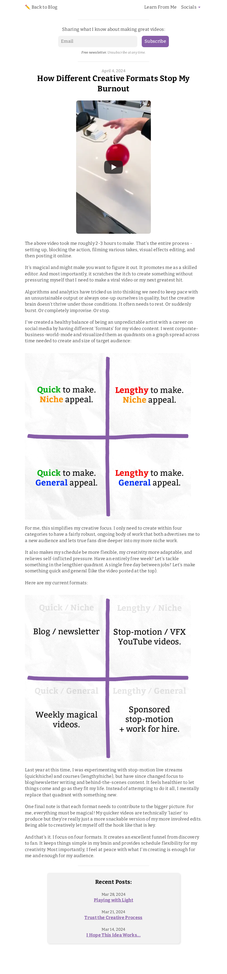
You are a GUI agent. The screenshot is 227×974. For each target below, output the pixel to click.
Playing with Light (113, 900)
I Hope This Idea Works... (113, 935)
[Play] (113, 167)
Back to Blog (45, 7)
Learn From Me (160, 7)
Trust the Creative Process (113, 917)
